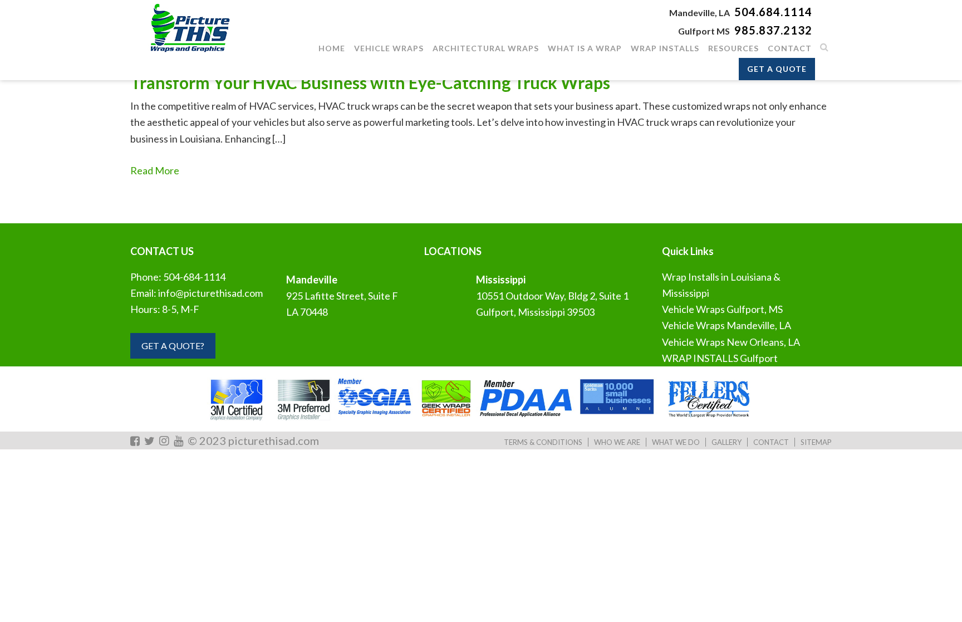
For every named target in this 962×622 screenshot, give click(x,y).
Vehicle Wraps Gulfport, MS (722, 309)
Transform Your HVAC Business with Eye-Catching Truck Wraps (370, 82)
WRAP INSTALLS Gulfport (720, 358)
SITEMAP (816, 442)
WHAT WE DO (676, 442)
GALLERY (726, 442)
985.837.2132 (773, 30)
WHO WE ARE (617, 442)
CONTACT (771, 442)
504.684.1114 (773, 11)
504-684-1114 (194, 277)
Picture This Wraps (188, 28)
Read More (154, 170)
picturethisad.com (273, 440)
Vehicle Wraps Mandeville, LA (726, 325)
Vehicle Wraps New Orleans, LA (731, 342)
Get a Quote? (172, 345)
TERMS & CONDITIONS (543, 442)
